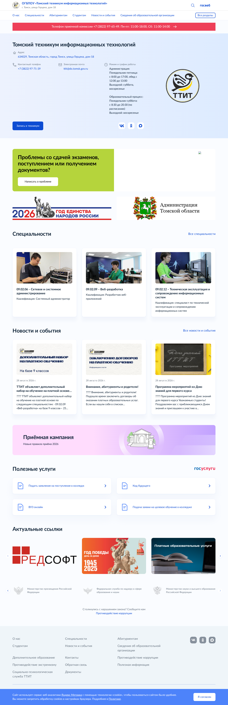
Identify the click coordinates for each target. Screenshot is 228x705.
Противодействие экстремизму (34, 664)
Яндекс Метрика (71, 695)
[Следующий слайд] (220, 556)
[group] (45, 556)
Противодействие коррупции (114, 613)
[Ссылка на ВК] (122, 125)
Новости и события (103, 15)
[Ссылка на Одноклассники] (131, 125)
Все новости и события (199, 330)
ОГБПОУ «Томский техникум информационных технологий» (64, 3)
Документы (73, 672)
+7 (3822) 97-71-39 (29, 68)
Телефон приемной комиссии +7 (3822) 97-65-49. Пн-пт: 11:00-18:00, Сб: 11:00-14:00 (111, 26)
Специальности (34, 15)
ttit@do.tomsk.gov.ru (76, 68)
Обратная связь (76, 664)
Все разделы (205, 15)
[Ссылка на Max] (140, 125)
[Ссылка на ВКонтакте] (193, 640)
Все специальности (201, 234)
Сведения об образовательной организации (147, 15)
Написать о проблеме (38, 181)
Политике (115, 699)
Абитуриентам (58, 15)
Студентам (79, 15)
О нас (16, 15)
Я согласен (204, 697)
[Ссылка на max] (212, 640)
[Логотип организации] (16, 5)
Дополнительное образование (34, 657)
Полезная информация (133, 664)
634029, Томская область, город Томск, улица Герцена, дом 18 (56, 56)
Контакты (71, 657)
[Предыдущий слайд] (8, 591)
